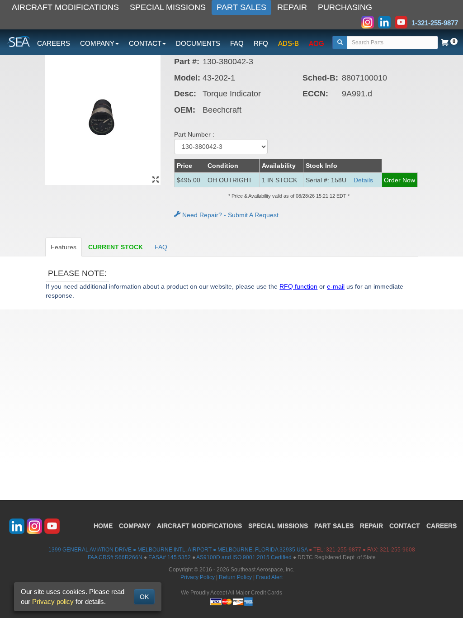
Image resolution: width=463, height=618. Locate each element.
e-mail (336, 286)
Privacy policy (53, 601)
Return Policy (235, 577)
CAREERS (53, 43)
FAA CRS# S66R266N (115, 557)
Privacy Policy (197, 577)
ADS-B (288, 43)
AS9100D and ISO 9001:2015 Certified (244, 557)
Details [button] (363, 180)
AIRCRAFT (199, 525)
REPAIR (292, 7)
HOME (103, 525)
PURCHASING (345, 7)
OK (144, 596)
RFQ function (298, 286)
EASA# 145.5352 (169, 557)
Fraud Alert (269, 577)
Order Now (399, 180)
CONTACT (404, 525)
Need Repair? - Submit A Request (229, 215)
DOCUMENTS (198, 43)
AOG (316, 43)
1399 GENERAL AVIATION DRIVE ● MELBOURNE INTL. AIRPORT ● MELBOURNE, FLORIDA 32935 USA (177, 550)
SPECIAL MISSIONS (168, 7)
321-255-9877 (343, 550)
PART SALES (241, 7)
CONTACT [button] (145, 43)
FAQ (237, 43)
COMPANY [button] (97, 43)
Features (63, 247)
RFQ (261, 43)
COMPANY (135, 525)
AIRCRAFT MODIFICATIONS (65, 7)
